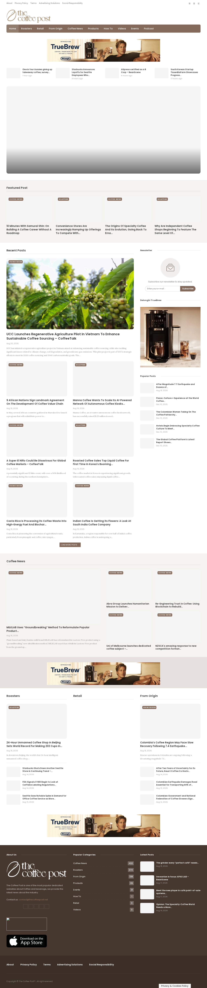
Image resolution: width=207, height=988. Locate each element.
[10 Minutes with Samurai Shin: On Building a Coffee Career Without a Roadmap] (29, 209)
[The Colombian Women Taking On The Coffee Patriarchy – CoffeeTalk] (147, 415)
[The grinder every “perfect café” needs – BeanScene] (147, 866)
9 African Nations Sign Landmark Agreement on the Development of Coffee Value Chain (35, 401)
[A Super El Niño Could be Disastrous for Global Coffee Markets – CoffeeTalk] (36, 439)
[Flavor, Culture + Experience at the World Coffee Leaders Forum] (147, 402)
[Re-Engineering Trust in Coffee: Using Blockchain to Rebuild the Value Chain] (178, 585)
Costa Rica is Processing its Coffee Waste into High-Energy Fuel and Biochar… (36, 522)
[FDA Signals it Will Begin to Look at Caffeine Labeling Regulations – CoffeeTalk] (13, 786)
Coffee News (75, 28)
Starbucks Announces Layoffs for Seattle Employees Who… (83, 72)
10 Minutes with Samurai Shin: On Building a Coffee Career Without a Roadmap (28, 229)
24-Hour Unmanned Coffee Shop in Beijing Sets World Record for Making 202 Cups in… (34, 744)
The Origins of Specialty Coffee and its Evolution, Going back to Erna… (126, 229)
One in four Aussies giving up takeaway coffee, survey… (37, 71)
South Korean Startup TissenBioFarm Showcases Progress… (184, 72)
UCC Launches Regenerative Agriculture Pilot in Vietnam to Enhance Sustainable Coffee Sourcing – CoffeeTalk (63, 336)
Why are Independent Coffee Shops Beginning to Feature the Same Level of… (175, 229)
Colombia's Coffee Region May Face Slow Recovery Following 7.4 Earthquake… (166, 744)
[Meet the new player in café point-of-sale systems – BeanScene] (147, 894)
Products (93, 28)
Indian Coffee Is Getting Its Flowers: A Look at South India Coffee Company (102, 522)
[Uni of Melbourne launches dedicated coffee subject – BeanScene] (129, 627)
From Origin (55, 28)
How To (108, 28)
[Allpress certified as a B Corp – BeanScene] (112, 73)
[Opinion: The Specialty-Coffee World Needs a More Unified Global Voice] (147, 908)
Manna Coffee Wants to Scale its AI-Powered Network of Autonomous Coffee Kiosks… (102, 401)
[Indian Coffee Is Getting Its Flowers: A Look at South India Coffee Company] (103, 499)
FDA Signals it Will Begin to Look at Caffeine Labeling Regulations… (40, 783)
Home (12, 28)
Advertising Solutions (49, 3)
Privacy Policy (21, 3)
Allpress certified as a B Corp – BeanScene (133, 71)
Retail (40, 28)
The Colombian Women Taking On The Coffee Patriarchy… (176, 413)
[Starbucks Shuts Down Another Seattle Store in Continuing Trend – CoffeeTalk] (13, 772)
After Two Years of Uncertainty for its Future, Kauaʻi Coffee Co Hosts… (175, 769)
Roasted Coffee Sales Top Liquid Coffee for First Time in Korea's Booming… (101, 462)
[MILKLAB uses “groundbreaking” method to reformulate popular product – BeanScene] (53, 596)
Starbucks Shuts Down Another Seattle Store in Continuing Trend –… (42, 769)
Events (135, 28)
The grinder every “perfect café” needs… (177, 862)
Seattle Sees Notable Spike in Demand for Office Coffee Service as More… (44, 797)
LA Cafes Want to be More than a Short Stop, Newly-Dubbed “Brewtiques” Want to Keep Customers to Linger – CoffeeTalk (103, 166)
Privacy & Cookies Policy (174, 986)
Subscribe (187, 288)
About (9, 3)
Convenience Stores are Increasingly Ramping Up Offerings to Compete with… (78, 229)
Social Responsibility (72, 3)
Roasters (26, 28)
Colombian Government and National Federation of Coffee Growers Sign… (176, 797)
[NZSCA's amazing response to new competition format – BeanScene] (178, 627)
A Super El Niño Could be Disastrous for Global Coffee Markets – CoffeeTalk (36, 462)
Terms (33, 3)
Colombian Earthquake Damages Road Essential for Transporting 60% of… (176, 783)
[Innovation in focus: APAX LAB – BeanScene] (147, 880)
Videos (122, 28)
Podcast (149, 28)
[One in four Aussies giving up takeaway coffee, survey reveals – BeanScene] (13, 73)
